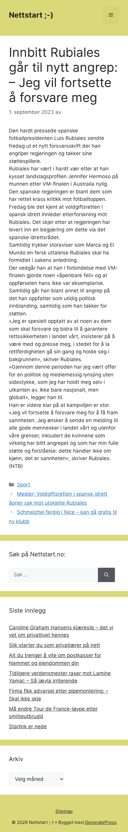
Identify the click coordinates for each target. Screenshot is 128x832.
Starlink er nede (28, 726)
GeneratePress (101, 822)
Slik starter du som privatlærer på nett (54, 645)
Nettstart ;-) (31, 14)
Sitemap (64, 811)
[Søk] (106, 575)
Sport (23, 485)
